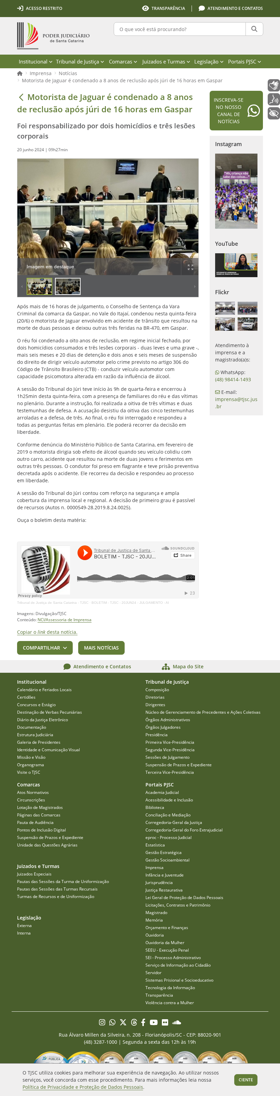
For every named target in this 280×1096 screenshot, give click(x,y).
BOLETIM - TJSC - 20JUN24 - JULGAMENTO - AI (130, 602)
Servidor (153, 973)
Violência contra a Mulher (169, 1003)
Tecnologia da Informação (170, 988)
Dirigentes (155, 705)
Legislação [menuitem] (206, 61)
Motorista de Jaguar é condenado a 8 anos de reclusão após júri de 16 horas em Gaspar (122, 80)
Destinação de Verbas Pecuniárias (49, 712)
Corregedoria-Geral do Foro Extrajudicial (184, 830)
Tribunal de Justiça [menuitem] (77, 61)
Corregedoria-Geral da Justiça (173, 822)
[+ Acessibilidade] (274, 113)
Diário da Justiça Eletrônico (42, 720)
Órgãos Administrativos (167, 720)
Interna (24, 933)
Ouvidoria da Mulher (164, 942)
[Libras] (274, 85)
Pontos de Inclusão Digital (41, 830)
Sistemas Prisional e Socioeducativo (179, 980)
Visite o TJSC (28, 772)
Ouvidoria (154, 935)
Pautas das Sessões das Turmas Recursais (57, 889)
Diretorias (155, 697)
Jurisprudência (159, 882)
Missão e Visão (31, 757)
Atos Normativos (33, 792)
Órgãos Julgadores (163, 727)
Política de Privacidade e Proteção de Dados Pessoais (83, 1087)
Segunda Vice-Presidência (170, 750)
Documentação (31, 727)
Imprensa (41, 73)
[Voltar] (21, 97)
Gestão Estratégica (163, 852)
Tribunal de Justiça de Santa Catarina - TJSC (52, 602)
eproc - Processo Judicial (168, 837)
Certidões (26, 697)
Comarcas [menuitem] (120, 61)
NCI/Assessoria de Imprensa (65, 620)
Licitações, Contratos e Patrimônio (177, 905)
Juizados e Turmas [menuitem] (163, 61)
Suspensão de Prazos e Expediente (178, 765)
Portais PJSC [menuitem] (242, 61)
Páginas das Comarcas (38, 815)
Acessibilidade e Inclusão (169, 800)
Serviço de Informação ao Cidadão (178, 965)
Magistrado (156, 912)
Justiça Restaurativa (164, 890)
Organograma (30, 765)
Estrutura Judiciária (35, 735)
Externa (24, 925)
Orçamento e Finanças (166, 927)
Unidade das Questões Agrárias (47, 845)
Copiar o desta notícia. (47, 632)
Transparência (159, 995)
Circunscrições (31, 800)
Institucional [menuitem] (33, 61)
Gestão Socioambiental (167, 860)
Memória (154, 920)
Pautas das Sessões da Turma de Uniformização (63, 881)
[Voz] (274, 99)
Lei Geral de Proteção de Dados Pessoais (184, 897)
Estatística (155, 845)
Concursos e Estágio (36, 705)
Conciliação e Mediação (168, 815)
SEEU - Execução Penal (167, 950)
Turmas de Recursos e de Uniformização (55, 896)
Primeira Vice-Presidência (169, 742)
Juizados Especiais (34, 874)
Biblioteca (154, 807)
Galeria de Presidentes (38, 742)
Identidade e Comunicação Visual (48, 750)
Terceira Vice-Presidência (169, 772)
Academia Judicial (162, 792)
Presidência (156, 735)
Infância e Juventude (164, 875)
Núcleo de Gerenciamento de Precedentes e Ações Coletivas (203, 712)
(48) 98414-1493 (233, 379)
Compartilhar (41, 647)
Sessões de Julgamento (167, 757)
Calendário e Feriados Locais (44, 690)
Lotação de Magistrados (40, 807)
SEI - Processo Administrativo (173, 957)
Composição (157, 690)
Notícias (68, 73)
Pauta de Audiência (35, 822)
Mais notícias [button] (101, 647)
